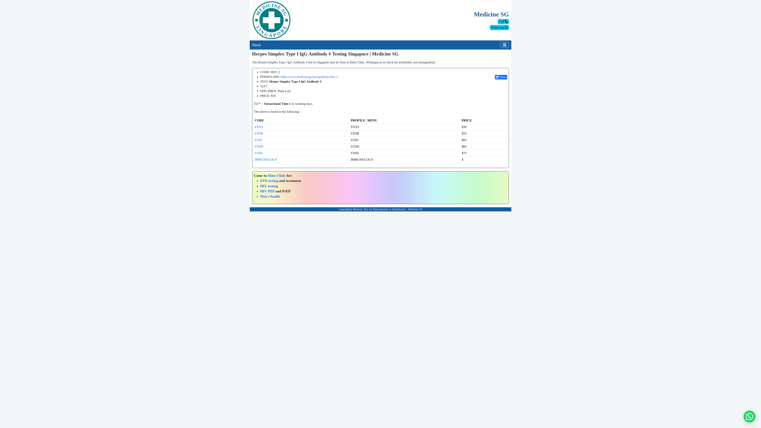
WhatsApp (498, 27)
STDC (259, 140)
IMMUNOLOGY (266, 159)
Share (502, 77)
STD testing (269, 181)
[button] (749, 416)
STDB (259, 133)
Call (502, 21)
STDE (259, 153)
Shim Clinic (277, 176)
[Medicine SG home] (271, 20)
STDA (259, 127)
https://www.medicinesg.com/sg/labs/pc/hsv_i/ (309, 76)
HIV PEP (267, 191)
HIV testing (269, 186)
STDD (259, 146)
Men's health (270, 196)
